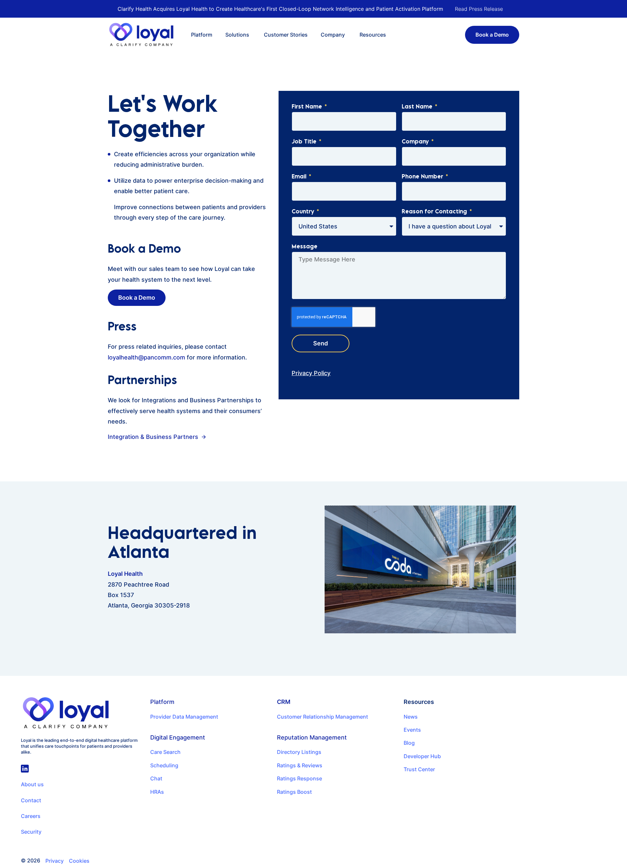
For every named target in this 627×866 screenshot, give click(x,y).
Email (300, 177)
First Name (308, 107)
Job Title (305, 142)
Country (304, 212)
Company (416, 142)
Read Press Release (479, 9)
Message (304, 247)
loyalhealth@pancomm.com (146, 357)
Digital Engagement (177, 737)
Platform (162, 701)
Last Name (418, 107)
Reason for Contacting (435, 212)
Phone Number (423, 177)
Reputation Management (312, 737)
